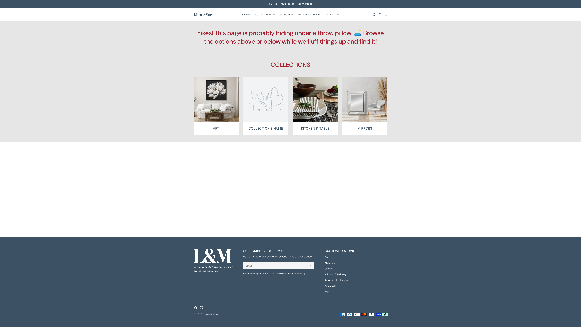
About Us (330, 262)
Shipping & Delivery (335, 274)
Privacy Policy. (299, 273)
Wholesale (330, 285)
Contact (329, 268)
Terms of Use (282, 273)
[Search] (374, 15)
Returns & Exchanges (336, 280)
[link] (265, 106)
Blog (327, 291)
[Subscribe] (310, 266)
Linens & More (210, 314)
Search (328, 257)
